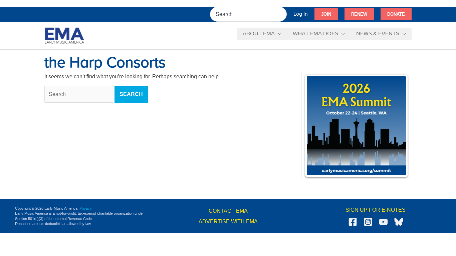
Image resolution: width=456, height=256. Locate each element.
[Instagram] (368, 221)
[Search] (282, 14)
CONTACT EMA (228, 211)
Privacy (85, 208)
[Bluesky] (398, 221)
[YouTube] (383, 221)
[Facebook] (352, 221)
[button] (326, 14)
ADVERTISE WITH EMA (228, 221)
